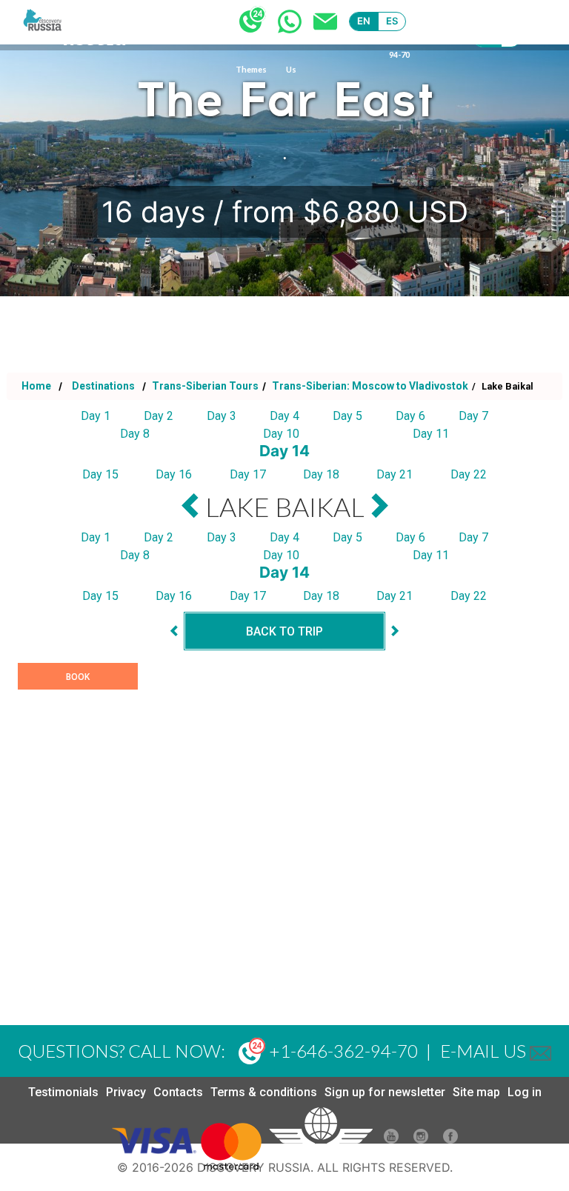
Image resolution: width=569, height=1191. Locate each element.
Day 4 (284, 416)
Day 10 (281, 434)
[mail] (540, 1050)
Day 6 (410, 416)
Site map (476, 1092)
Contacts (178, 1092)
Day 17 (248, 474)
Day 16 (174, 474)
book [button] (78, 677)
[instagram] (420, 1139)
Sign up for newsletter (385, 1092)
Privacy (126, 1092)
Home (36, 386)
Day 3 (221, 416)
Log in (525, 1092)
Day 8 (135, 434)
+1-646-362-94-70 (341, 1050)
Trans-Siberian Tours (204, 386)
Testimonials (63, 1092)
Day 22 (468, 474)
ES (392, 21)
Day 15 (100, 474)
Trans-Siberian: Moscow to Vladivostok (369, 386)
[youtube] (391, 1139)
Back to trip (284, 631)
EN (364, 21)
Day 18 (321, 474)
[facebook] (450, 1139)
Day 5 (347, 416)
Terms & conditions (263, 1092)
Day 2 (158, 416)
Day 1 (95, 416)
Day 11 (431, 434)
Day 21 (394, 474)
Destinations (102, 386)
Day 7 (473, 416)
